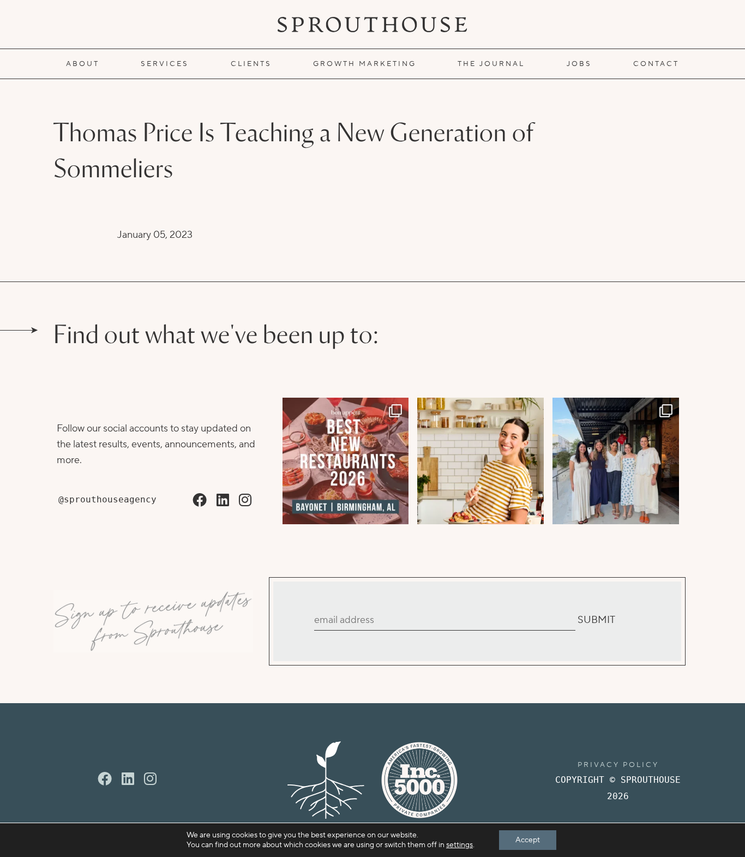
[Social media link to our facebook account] (200, 501)
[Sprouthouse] (372, 24)
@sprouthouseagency (107, 499)
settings (459, 845)
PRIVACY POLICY (618, 764)
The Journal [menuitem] (491, 63)
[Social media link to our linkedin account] (223, 501)
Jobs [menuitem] (579, 63)
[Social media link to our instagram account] (245, 501)
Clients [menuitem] (251, 63)
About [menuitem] (82, 63)
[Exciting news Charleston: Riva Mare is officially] (615, 461)
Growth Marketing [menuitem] (364, 63)
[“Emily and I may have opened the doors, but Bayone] (346, 461)
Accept (527, 840)
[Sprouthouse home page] (325, 780)
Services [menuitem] (165, 63)
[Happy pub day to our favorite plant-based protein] (480, 461)
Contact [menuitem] (656, 63)
